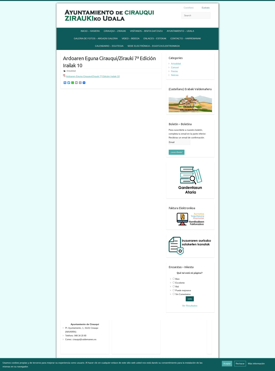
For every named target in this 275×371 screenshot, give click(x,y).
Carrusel (175, 67)
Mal (177, 286)
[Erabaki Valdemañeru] (190, 95)
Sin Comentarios (183, 294)
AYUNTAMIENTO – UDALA (180, 31)
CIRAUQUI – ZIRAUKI (115, 31)
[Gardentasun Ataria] (190, 166)
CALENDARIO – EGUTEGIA (109, 46)
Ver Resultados (189, 305)
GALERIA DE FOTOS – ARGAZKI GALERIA (96, 38)
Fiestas (174, 71)
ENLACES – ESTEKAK (155, 38)
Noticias (175, 75)
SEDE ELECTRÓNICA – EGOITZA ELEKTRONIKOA (153, 46)
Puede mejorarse (183, 290)
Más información (256, 363)
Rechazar (240, 363)
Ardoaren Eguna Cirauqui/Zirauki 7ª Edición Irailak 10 (93, 76)
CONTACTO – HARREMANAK (185, 38)
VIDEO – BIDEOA (130, 38)
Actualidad (71, 71)
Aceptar (227, 363)
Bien (177, 279)
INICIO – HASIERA (90, 31)
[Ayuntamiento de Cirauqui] (115, 16)
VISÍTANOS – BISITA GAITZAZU (146, 31)
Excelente (180, 283)
